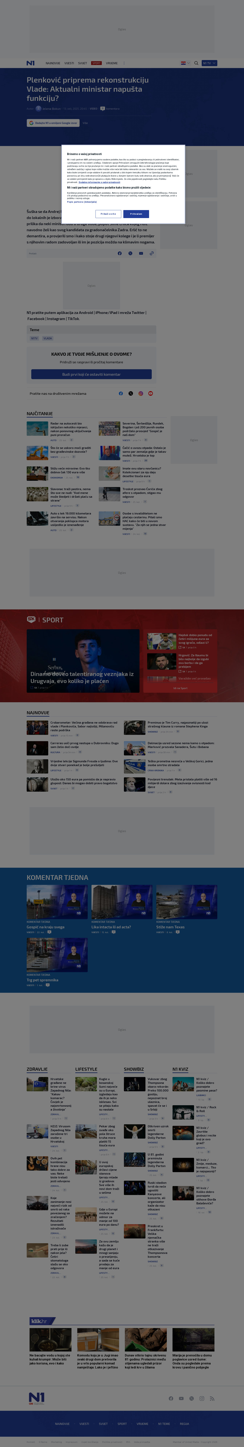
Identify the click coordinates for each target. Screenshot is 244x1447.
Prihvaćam (136, 214)
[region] (123, 184)
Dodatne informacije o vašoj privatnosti (99, 182)
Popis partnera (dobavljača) (82, 202)
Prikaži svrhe (108, 214)
